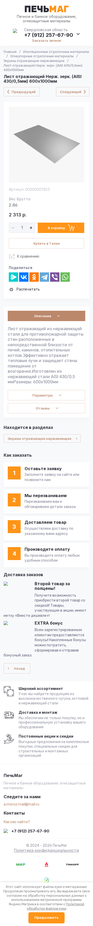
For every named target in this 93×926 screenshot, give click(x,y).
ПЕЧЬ (46, 9)
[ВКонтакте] (23, 277)
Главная (10, 52)
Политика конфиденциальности (46, 850)
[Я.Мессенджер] (13, 277)
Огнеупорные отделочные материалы (42, 56)
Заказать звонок (46, 40)
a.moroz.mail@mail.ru (21, 804)
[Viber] (54, 277)
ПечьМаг (13, 775)
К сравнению (28, 256)
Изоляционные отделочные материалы (56, 52)
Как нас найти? (17, 822)
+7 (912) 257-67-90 (48, 35)
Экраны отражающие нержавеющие (34, 61)
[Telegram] (44, 277)
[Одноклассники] (34, 277)
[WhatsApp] (65, 277)
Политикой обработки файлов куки (55, 906)
